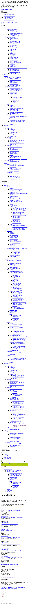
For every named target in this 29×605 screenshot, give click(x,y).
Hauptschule (15, 275)
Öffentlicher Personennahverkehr (17, 120)
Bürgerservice (7, 27)
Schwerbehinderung (17, 344)
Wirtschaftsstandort (14, 139)
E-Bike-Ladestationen (17, 394)
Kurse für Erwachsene (17, 298)
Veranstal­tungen (13, 93)
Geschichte (12, 131)
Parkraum (12, 124)
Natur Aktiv (12, 148)
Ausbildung (12, 64)
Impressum (6, 454)
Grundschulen (15, 273)
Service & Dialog (11, 37)
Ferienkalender (15, 286)
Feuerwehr (12, 65)
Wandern (14, 391)
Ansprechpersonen (14, 56)
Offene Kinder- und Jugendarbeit (20, 336)
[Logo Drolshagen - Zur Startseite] (9, 22)
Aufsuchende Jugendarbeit (18, 339)
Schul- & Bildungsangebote (16, 89)
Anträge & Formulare (15, 42)
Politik (5, 163)
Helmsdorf (14, 378)
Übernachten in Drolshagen (16, 147)
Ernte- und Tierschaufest (18, 417)
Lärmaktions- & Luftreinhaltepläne (16, 222)
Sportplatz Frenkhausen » (7, 530)
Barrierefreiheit (7, 458)
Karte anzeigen (4, 516)
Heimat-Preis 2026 (14, 113)
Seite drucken (14, 564)
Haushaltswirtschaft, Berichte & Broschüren (17, 68)
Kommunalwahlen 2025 (15, 176)
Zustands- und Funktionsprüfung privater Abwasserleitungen (20, 227)
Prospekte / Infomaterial (15, 156)
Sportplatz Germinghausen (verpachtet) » (10, 537)
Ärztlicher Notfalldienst (15, 80)
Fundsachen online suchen (16, 43)
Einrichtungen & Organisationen (14, 77)
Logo (11, 133)
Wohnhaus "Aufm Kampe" (18, 346)
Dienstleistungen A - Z (15, 41)
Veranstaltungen (13, 153)
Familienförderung (14, 109)
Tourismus (9, 145)
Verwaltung (9, 52)
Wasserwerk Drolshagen (15, 62)
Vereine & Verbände (14, 78)
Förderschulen (15, 281)
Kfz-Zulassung (13, 45)
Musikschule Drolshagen (15, 90)
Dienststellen (13, 54)
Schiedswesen (13, 66)
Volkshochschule (16, 284)
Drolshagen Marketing (15, 161)
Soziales (8, 104)
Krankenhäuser (13, 82)
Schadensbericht (13, 47)
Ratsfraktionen (13, 167)
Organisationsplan (14, 60)
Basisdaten (12, 129)
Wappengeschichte (14, 132)
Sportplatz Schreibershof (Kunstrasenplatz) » (11, 557)
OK (2, 10)
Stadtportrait (9, 128)
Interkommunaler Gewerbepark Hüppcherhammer (17, 143)
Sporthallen (15, 98)
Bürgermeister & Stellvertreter (17, 165)
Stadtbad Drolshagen (17, 97)
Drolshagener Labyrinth (18, 407)
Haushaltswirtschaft (14, 69)
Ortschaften (12, 135)
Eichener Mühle (16, 405)
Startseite (3, 463)
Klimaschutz (9, 114)
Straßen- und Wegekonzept (18, 229)
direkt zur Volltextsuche (9, 16)
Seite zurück (3, 564)
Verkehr (8, 118)
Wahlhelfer (12, 179)
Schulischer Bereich (17, 334)
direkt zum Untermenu (9, 18)
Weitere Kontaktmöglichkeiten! (8, 577)
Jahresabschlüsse (16, 243)
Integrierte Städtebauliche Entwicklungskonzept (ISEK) (19, 210)
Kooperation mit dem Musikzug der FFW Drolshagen (19, 304)
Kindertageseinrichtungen (16, 88)
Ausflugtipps (13, 152)
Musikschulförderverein (18, 308)
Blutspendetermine (14, 84)
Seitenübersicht (7, 457)
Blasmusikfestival (16, 413)
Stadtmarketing (10, 160)
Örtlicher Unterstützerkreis (18, 343)
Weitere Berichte (13, 73)
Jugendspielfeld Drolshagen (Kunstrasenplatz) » (12, 517)
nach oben (8, 564)
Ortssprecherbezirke (14, 173)
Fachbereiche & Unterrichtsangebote (17, 294)
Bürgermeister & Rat (11, 164)
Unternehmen (13, 141)
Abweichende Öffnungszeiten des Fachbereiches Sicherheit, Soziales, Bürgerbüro (13, 588)
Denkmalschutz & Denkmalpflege (16, 217)
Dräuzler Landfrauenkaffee (18, 414)
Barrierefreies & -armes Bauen (19, 348)
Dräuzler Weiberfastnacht (18, 415)
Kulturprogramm (13, 92)
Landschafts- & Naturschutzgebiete (16, 219)
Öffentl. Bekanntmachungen (16, 33)
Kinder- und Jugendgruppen (19, 338)
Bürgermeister (13, 53)
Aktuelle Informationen (12, 29)
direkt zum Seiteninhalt (9, 20)
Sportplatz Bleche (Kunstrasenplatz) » (9, 524)
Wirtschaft (9, 137)
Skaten (14, 397)
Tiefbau (11, 50)
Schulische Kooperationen (18, 299)
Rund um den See (14, 149)
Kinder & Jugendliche (15, 110)
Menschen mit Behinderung (16, 112)
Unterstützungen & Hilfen (18, 347)
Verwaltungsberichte (14, 70)
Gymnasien (15, 279)
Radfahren (14, 393)
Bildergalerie (13, 157)
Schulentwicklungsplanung (18, 290)
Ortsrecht (12, 46)
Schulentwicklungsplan (15, 72)
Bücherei (12, 94)
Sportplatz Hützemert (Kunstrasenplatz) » (10, 544)
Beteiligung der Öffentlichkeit (19, 208)
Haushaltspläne (16, 251)
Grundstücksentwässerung (18, 225)
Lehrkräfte (14, 306)
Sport (11, 96)
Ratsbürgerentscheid (14, 171)
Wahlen (8, 175)
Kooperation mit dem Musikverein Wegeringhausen (19, 301)
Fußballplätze (15, 100)
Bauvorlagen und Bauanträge (19, 215)
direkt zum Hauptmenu (9, 17)
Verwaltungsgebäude (14, 57)
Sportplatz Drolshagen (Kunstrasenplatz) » (11, 510)
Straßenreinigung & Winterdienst (17, 121)
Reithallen (14, 102)
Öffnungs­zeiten (13, 58)
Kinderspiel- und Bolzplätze (19, 340)
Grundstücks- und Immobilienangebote (19, 35)
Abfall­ (11, 39)
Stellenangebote (13, 34)
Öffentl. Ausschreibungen (16, 31)
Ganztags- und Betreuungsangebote (17, 288)
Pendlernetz (12, 122)
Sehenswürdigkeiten (14, 151)
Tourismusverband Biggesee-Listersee (18, 159)
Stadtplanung (13, 49)
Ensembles (15, 296)
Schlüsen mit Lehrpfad (17, 409)
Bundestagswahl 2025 (15, 177)
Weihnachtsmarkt (16, 418)
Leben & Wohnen (6, 75)
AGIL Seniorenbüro (14, 106)
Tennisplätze (15, 101)
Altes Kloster (15, 402)
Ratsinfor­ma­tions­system (15, 168)
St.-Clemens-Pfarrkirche (18, 401)
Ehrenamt (12, 105)
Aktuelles (12, 30)
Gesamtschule (15, 280)
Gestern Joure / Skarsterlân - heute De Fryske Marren (19, 376)
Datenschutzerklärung (6, 9)
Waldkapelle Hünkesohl (18, 406)
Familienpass (15, 330)
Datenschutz (6, 455)
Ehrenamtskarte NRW (17, 324)
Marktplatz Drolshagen (17, 403)
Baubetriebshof (13, 61)
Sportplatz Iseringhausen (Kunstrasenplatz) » (11, 550)
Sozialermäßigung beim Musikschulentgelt (18, 332)
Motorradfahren (16, 395)
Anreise (11, 155)
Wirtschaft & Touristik (7, 126)
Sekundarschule (16, 276)
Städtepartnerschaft (14, 136)
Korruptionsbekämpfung (15, 169)
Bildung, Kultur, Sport (12, 86)
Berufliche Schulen (16, 283)
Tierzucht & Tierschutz (15, 85)
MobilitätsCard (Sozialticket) (16, 108)
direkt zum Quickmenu (9, 14)
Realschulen (15, 277)
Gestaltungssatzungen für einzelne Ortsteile (18, 213)
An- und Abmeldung (17, 292)
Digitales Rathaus (14, 38)
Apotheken (12, 81)
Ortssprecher (9, 172)
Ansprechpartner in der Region (17, 140)
